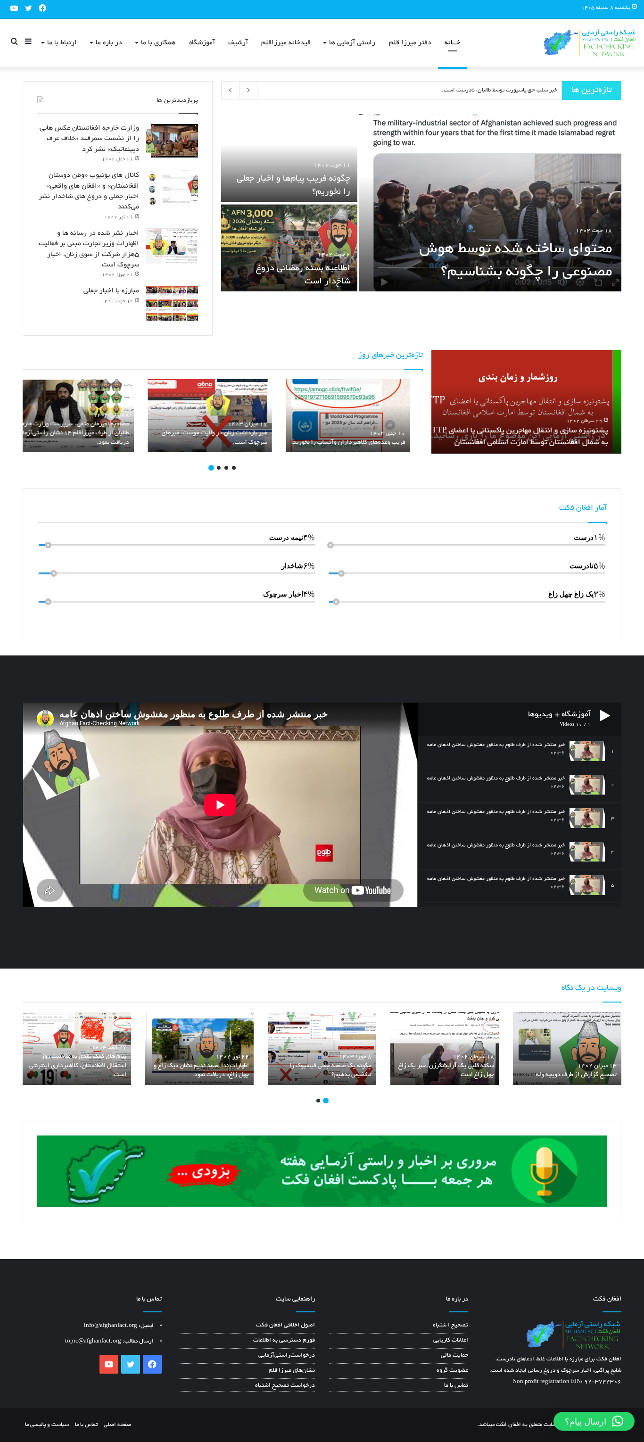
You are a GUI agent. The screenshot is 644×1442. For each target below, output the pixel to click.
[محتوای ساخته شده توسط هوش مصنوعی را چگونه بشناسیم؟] (490, 202)
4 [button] (211, 468)
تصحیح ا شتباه (450, 1325)
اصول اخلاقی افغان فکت (285, 1325)
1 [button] (234, 468)
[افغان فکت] (590, 43)
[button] (594, 1421)
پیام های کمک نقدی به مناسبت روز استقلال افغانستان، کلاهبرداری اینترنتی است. (464, 90)
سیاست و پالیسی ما (47, 1425)
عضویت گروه (452, 1370)
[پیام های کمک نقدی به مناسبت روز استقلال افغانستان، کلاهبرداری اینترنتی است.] (77, 1048)
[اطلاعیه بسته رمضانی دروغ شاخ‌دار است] (289, 247)
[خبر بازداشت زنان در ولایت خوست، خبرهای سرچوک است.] (223, 415)
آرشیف (238, 43)
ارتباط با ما (62, 43)
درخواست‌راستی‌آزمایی (286, 1355)
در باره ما (109, 43)
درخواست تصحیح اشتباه (285, 1386)
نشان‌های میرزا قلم (292, 1370)
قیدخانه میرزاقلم (286, 43)
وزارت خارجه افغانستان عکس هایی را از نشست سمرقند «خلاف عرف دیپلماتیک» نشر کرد (89, 138)
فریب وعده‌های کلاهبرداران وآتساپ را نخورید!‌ (361, 442)
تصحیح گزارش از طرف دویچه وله (576, 1075)
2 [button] (226, 468)
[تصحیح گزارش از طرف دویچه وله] (567, 1048)
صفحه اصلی (117, 1425)
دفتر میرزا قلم (410, 43)
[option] (421, 203)
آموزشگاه (202, 43)
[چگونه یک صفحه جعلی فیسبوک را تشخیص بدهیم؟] (322, 1048)
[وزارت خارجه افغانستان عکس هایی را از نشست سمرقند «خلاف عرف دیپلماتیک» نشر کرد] (172, 140)
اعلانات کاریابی (450, 1340)
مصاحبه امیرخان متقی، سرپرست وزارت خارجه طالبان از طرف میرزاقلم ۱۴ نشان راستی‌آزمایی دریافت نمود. (85, 433)
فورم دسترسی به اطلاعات (284, 1340)
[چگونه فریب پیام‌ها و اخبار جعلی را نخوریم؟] (289, 158)
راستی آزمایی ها (352, 43)
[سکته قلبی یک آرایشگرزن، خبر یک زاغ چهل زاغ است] (444, 1048)
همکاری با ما (158, 43)
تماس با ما (456, 1386)
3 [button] (219, 468)
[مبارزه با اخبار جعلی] (172, 303)
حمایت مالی (454, 1355)
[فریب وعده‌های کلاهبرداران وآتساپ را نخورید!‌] (361, 415)
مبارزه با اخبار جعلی (111, 291)
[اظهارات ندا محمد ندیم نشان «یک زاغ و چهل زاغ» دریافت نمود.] (199, 1048)
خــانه (452, 43)
